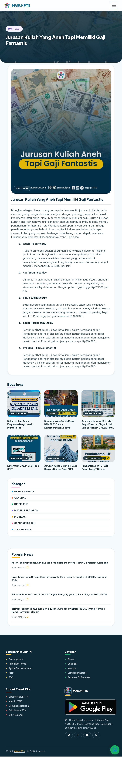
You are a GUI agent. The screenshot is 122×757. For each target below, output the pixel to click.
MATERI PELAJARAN (26, 510)
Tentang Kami (16, 659)
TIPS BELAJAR (22, 529)
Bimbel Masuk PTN (18, 696)
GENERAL (20, 497)
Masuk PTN (19, 751)
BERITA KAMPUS (24, 491)
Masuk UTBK (15, 701)
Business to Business (79, 677)
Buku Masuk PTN (17, 710)
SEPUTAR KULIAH (24, 523)
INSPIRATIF (21, 504)
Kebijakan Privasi (18, 663)
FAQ (11, 677)
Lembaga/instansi (77, 672)
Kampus (72, 668)
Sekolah (72, 663)
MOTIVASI (20, 516)
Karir (11, 672)
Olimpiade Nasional (19, 705)
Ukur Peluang (16, 714)
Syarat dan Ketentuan (20, 668)
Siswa (71, 659)
